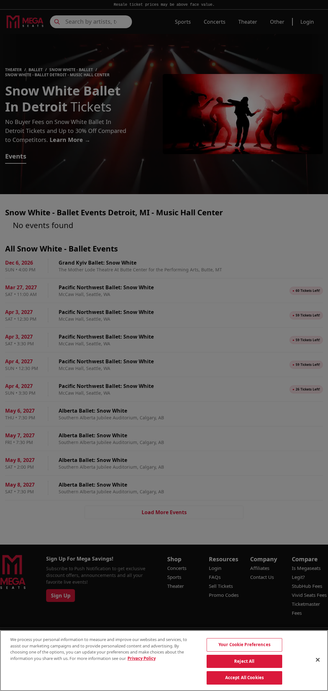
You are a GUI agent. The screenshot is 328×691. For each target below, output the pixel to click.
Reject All (244, 661)
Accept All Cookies (244, 677)
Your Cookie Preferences (244, 644)
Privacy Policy (141, 658)
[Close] (318, 660)
